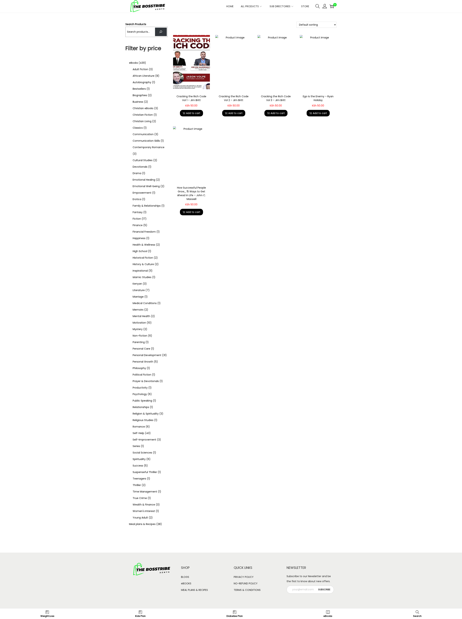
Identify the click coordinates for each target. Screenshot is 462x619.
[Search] (161, 32)
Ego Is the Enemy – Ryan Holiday (318, 98)
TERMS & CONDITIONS (247, 590)
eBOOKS (186, 583)
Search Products (135, 24)
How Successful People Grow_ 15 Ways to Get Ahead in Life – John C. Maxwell (191, 193)
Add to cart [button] (193, 113)
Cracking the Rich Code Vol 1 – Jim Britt (191, 98)
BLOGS (185, 577)
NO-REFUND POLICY (246, 583)
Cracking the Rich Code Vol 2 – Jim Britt (234, 98)
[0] (332, 6)
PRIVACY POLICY (244, 577)
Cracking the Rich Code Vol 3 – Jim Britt (276, 98)
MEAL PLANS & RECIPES (194, 590)
